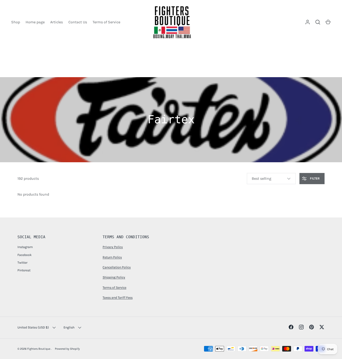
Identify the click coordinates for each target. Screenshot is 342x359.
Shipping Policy (114, 277)
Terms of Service (106, 22)
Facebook (24, 255)
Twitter (22, 263)
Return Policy (112, 257)
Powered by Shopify (67, 348)
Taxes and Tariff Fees (118, 298)
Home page (35, 22)
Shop (15, 22)
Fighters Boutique (39, 348)
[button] (328, 22)
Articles (56, 22)
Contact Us (77, 22)
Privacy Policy (113, 247)
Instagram (25, 247)
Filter (314, 178)
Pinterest (23, 270)
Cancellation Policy (117, 267)
